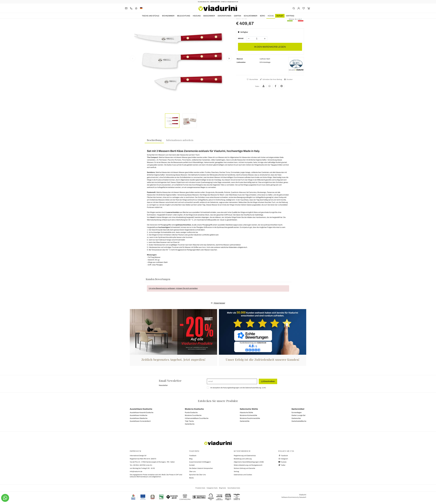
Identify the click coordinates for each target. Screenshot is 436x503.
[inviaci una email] (126, 8)
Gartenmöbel (297, 409)
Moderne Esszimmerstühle (250, 418)
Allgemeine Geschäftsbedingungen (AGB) (249, 462)
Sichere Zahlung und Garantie (244, 468)
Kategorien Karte (212, 488)
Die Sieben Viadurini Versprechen (201, 468)
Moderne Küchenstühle (248, 415)
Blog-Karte (222, 488)
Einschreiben (269, 381)
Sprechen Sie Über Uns (197, 475)
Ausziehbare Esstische (141, 409)
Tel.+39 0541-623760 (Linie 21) (141, 465)
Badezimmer (209, 16)
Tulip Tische (189, 421)
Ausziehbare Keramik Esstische (141, 412)
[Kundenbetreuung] (131, 8)
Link (263, 388)
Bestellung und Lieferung (243, 459)
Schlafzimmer (250, 16)
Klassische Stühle (246, 412)
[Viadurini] (217, 8)
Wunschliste (253, 79)
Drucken (289, 79)
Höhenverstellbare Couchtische (196, 418)
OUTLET (279, 16)
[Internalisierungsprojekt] (147, 496)
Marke (191, 478)
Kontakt (192, 465)
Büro (262, 16)
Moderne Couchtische (193, 415)
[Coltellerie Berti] (296, 65)
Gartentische (189, 424)
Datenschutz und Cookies (243, 475)
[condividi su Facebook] (275, 86)
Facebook (284, 455)
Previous (132, 58)
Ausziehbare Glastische (138, 418)
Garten (237, 16)
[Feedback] (136, 8)
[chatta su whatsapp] (5, 498)
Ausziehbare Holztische (138, 415)
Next (229, 58)
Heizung (197, 16)
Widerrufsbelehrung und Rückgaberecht (248, 465)
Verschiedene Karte (233, 488)
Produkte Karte (200, 488)
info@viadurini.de (136, 471)
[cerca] (293, 8)
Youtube (283, 462)
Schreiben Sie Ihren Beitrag (272, 79)
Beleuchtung (183, 16)
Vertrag (290, 16)
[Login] (298, 8)
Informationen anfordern (179, 140)
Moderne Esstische (194, 409)
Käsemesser (219, 303)
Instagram (284, 459)
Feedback (192, 455)
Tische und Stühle (150, 16)
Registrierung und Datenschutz (245, 455)
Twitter (282, 465)
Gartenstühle (244, 421)
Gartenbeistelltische (298, 421)
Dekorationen (224, 16)
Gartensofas (296, 418)
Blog (190, 459)
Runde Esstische (191, 412)
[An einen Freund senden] (263, 86)
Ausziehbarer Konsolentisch (140, 421)
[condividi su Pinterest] (281, 86)
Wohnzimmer (168, 16)
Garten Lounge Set (298, 415)
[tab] (154, 140)
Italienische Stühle (249, 409)
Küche (271, 16)
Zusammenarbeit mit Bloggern (200, 462)
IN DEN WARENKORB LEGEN (270, 47)
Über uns (192, 471)
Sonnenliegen (296, 412)
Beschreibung (154, 140)
